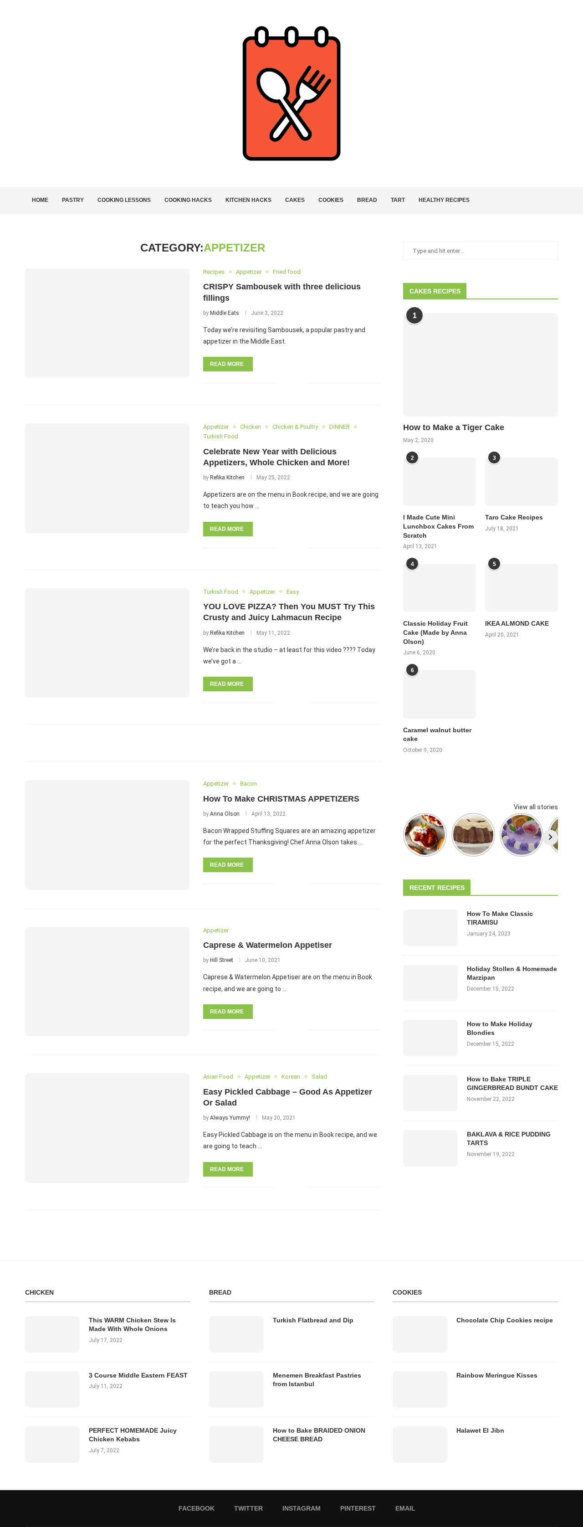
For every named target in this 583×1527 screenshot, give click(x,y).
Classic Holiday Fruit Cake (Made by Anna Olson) (435, 632)
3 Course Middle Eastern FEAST (138, 1375)
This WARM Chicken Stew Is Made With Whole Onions (132, 1324)
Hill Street (221, 960)
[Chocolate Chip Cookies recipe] (420, 1334)
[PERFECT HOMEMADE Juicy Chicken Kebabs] (52, 1444)
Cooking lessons (124, 200)
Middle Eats (224, 313)
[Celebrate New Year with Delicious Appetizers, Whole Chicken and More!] (107, 478)
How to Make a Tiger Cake (453, 427)
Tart (398, 200)
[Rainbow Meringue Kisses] (420, 1389)
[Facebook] (522, 200)
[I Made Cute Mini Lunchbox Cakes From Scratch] (439, 482)
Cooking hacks (188, 200)
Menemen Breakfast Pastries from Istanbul (317, 1380)
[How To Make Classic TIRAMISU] (430, 928)
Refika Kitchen (227, 477)
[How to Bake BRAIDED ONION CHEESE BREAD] (236, 1444)
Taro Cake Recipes (514, 517)
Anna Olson (225, 814)
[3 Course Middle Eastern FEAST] (52, 1389)
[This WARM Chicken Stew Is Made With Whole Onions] (52, 1334)
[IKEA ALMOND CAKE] (521, 588)
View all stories (536, 807)
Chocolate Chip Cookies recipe (504, 1320)
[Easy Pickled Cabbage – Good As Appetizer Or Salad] (107, 1128)
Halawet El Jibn (480, 1430)
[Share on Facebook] (287, 382)
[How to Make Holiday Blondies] (430, 1038)
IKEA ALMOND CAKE (517, 623)
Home (40, 200)
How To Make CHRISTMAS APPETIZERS (281, 798)
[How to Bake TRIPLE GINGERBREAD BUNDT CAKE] (430, 1093)
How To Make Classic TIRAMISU (500, 918)
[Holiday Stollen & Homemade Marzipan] (430, 983)
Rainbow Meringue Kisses (496, 1375)
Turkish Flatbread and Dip (313, 1320)
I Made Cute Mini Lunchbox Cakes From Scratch (438, 526)
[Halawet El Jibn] (420, 1444)
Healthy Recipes (444, 200)
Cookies (330, 200)
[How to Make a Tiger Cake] (480, 364)
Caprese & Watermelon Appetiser (267, 945)
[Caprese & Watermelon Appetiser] (107, 981)
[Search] (553, 200)
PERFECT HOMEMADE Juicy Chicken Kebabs (133, 1435)
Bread (367, 200)
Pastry (73, 200)
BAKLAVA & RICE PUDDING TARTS (509, 1139)
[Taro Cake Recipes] (521, 482)
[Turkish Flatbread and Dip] (236, 1334)
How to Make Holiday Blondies (499, 1028)
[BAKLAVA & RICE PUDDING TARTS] (430, 1148)
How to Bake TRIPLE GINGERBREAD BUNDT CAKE (512, 1083)
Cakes (295, 200)
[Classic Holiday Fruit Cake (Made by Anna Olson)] (439, 588)
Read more (227, 364)
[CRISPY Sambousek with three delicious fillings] (107, 323)
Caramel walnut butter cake (437, 734)
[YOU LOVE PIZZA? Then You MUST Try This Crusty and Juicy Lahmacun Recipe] (107, 643)
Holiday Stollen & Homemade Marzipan (512, 973)
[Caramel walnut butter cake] (439, 694)
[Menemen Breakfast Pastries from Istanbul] (236, 1389)
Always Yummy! (230, 1118)
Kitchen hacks (248, 200)
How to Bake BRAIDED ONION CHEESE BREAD (319, 1435)
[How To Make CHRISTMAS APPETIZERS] (107, 834)
